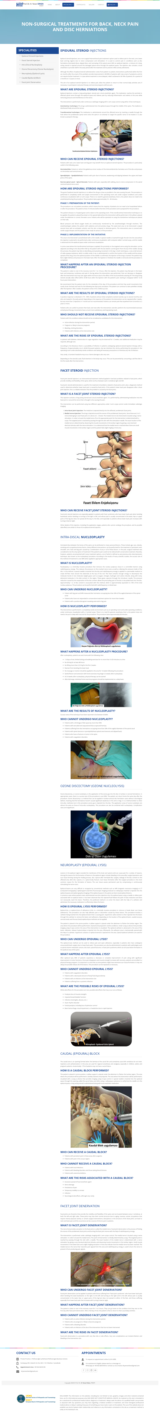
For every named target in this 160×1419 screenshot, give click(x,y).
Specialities (67, 5)
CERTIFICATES (81, 5)
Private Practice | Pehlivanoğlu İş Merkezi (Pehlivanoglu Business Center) (43, 1359)
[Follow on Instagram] (87, 1370)
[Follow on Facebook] (83, 1370)
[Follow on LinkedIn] (91, 1370)
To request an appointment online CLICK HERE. (101, 1359)
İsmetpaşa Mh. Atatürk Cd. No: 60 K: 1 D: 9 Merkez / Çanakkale (40, 1363)
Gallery (91, 5)
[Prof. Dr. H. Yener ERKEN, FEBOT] (30, 5)
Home (50, 5)
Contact (101, 5)
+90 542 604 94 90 (39, 1367)
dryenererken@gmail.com (29, 1371)
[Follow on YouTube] (95, 1370)
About (57, 5)
